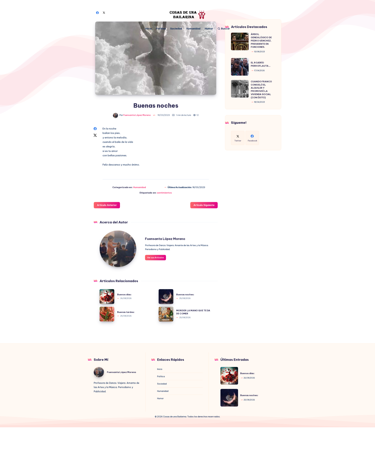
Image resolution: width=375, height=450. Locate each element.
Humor (209, 28)
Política (161, 28)
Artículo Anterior (107, 205)
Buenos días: (124, 294)
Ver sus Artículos (155, 257)
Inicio (148, 28)
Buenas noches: (185, 294)
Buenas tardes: (126, 312)
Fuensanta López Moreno (165, 239)
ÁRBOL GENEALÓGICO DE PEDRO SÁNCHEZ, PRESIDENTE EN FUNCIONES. (261, 40)
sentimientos (164, 192)
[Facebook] (97, 12)
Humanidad (193, 28)
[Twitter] (104, 12)
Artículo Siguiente (204, 205)
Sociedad (176, 28)
